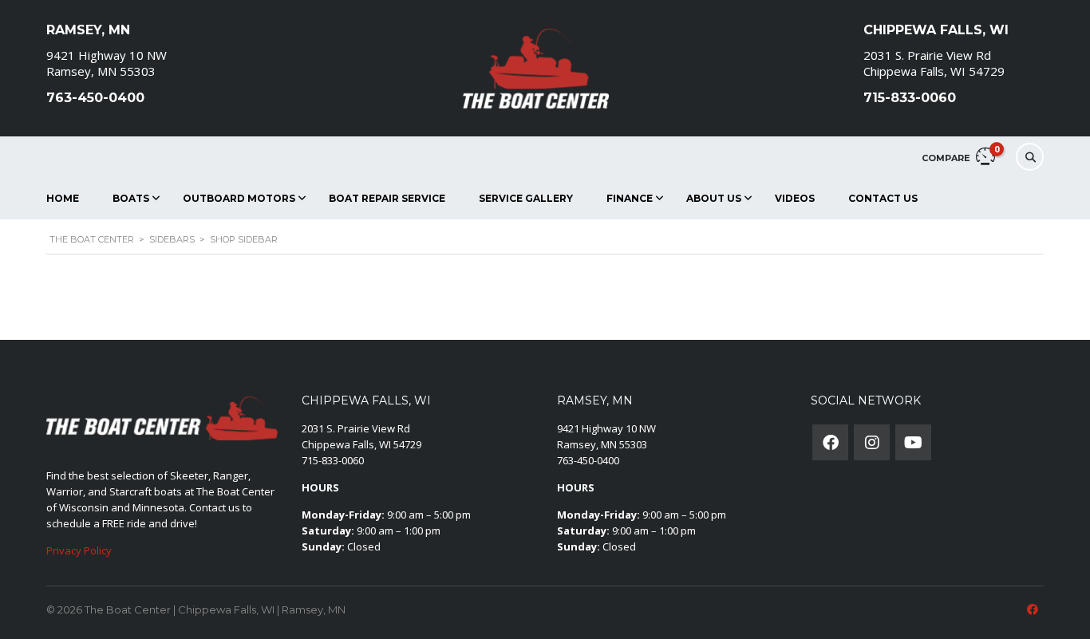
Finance (629, 198)
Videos (795, 198)
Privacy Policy (79, 550)
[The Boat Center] (537, 68)
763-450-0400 (588, 460)
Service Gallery (526, 198)
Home (62, 198)
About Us (713, 198)
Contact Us (883, 198)
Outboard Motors (239, 198)
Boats (131, 198)
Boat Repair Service (387, 198)
